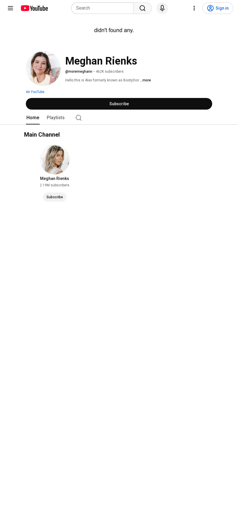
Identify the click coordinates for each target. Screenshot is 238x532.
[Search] (142, 8)
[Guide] (10, 8)
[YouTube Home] (34, 8)
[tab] (33, 118)
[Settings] (194, 8)
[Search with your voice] (162, 8)
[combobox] (104, 8)
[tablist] (119, 118)
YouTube (37, 92)
